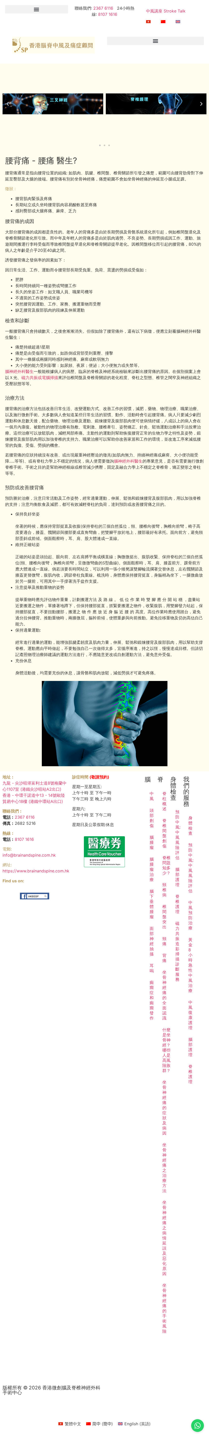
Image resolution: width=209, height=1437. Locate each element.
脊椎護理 (177, 904)
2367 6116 (102, 8)
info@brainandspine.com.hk (29, 855)
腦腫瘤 (152, 842)
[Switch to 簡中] (163, 21)
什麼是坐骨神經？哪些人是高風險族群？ (164, 1050)
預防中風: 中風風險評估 (177, 834)
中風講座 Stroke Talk (166, 10)
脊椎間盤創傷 (164, 833)
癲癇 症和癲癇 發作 (152, 1000)
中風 (152, 796)
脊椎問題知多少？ (164, 865)
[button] (36, 9)
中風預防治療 (190, 915)
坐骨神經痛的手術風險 (164, 1308)
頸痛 (164, 941)
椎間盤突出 (164, 916)
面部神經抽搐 (152, 941)
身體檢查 (190, 825)
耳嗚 (152, 968)
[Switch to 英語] (178, 21)
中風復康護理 (190, 1015)
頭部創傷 (152, 818)
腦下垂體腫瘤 (152, 904)
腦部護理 (177, 877)
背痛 (164, 958)
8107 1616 (107, 14)
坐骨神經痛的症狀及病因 (164, 1108)
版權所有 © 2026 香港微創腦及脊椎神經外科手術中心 (51, 1390)
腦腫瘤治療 (152, 869)
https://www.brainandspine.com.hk (36, 870)
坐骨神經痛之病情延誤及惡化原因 (164, 1238)
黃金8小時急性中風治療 (190, 965)
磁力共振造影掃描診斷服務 (177, 951)
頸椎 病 (164, 889)
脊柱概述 (164, 801)
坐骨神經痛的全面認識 (164, 995)
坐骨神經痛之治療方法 (164, 1167)
